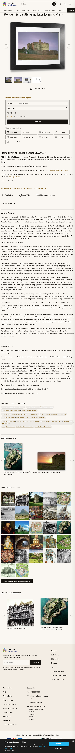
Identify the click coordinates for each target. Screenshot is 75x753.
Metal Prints (7, 716)
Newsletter (7, 720)
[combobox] (37, 4)
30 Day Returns (14, 177)
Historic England (10, 417)
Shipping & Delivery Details (59, 170)
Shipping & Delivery (9, 704)
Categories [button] (8, 10)
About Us (54, 651)
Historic (8, 414)
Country (16, 407)
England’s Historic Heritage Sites (24, 421)
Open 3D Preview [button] (39, 89)
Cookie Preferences (10, 724)
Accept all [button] (58, 744)
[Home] (11, 4)
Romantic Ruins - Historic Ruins (43, 426)
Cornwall (29, 410)
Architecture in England (22, 417)
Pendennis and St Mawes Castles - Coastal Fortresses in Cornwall (52, 628)
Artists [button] (16, 10)
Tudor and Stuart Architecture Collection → (17, 581)
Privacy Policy (7, 696)
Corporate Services (57, 671)
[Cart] (65, 4)
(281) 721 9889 (34, 692)
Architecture (9, 407)
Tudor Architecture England (25, 188)
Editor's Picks (36, 10)
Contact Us (31, 688)
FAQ (4, 692)
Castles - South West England (54, 421)
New (53, 10)
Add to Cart (37, 122)
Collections (25, 10)
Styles (40, 407)
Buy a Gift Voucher (57, 679)
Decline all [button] (58, 748)
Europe (8, 410)
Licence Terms (8, 712)
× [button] (73, 741)
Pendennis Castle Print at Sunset (49, 472)
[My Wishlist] (61, 4)
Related (34, 410)
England (21, 407)
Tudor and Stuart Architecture (37, 417)
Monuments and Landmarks (19, 414)
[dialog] (37, 746)
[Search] (54, 4)
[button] (26, 750)
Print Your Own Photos (58, 675)
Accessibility (7, 688)
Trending (47, 10)
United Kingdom (15, 410)
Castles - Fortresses (40, 421)
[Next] (69, 46)
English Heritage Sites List (41, 188)
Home (3, 407)
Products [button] (61, 10)
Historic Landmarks (33, 414)
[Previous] (6, 46)
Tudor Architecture (48, 407)
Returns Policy (8, 700)
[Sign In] (70, 4)
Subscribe (35, 662)
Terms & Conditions (10, 708)
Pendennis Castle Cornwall (8, 188)
